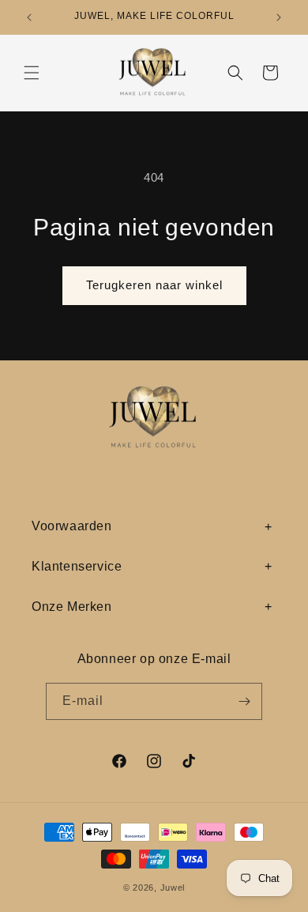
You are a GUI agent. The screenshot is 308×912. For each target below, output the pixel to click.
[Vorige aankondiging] (29, 17)
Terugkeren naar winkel (154, 285)
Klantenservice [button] (77, 566)
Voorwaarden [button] (72, 526)
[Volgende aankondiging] (278, 17)
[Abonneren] (244, 701)
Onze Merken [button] (72, 606)
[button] (31, 72)
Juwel (173, 887)
